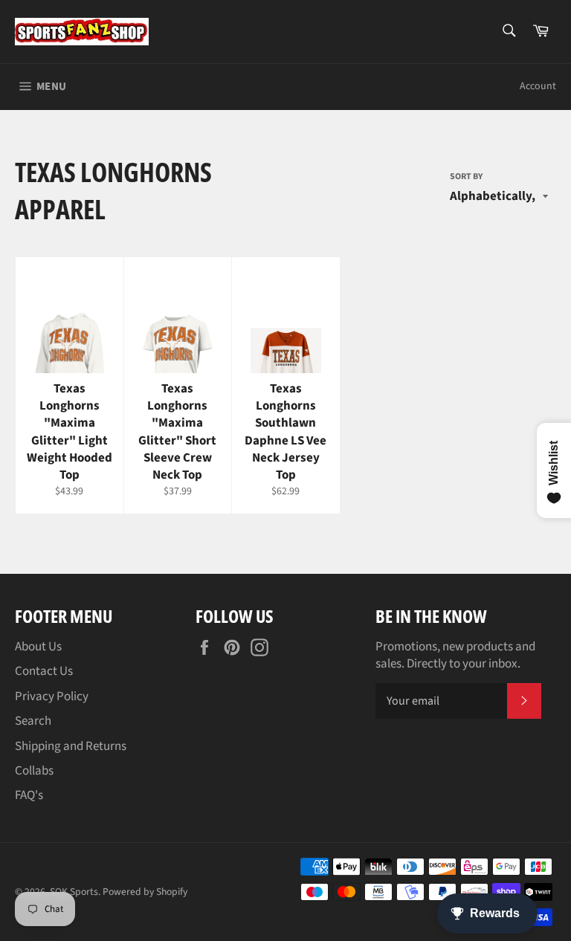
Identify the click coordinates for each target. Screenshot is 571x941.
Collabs (34, 771)
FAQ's (29, 795)
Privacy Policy (51, 696)
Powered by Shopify (145, 892)
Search (33, 721)
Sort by (466, 177)
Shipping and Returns (70, 746)
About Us (38, 647)
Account (538, 86)
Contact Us (44, 671)
